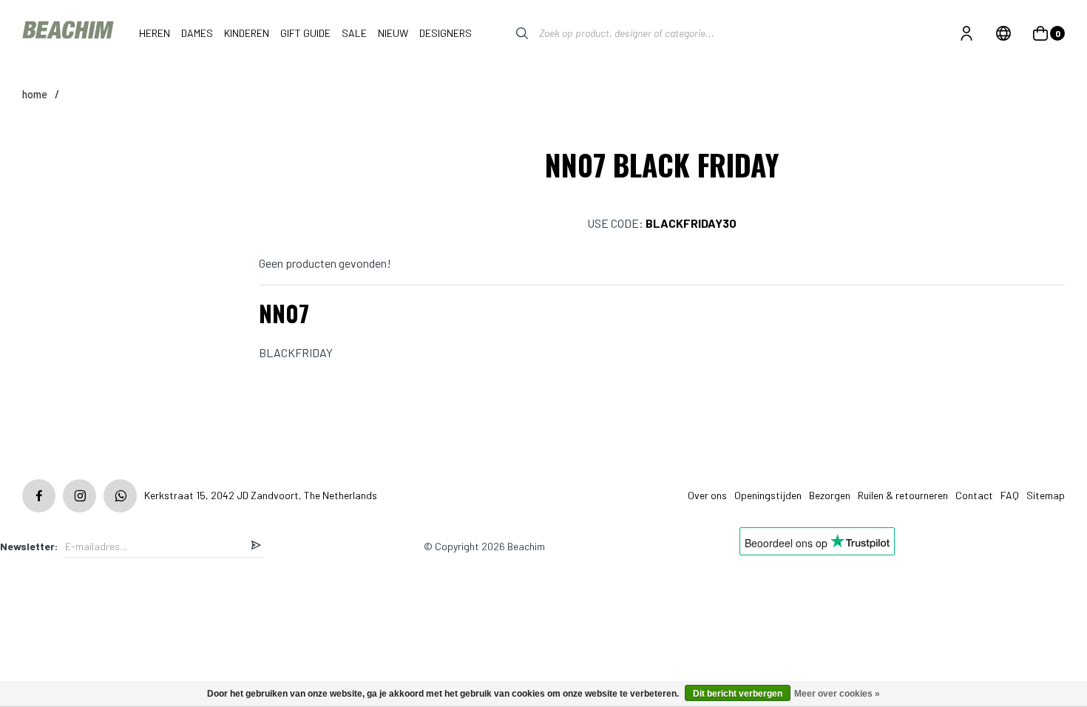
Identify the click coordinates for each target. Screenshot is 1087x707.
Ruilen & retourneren (903, 495)
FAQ (1009, 495)
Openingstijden (768, 495)
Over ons (707, 495)
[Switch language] (1003, 33)
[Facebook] (38, 496)
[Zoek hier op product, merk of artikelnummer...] (511, 33)
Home (34, 94)
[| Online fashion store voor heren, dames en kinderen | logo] (69, 33)
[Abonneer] (256, 546)
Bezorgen (829, 495)
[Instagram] (79, 496)
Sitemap (1045, 495)
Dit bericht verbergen (737, 694)
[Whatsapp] (120, 496)
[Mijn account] (966, 33)
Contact (974, 495)
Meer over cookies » (837, 694)
